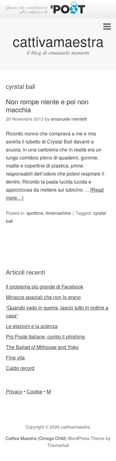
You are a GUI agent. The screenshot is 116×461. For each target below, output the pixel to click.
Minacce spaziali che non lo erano (43, 297)
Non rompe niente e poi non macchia (47, 105)
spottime (35, 213)
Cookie (34, 391)
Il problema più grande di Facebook (44, 286)
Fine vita (15, 357)
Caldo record (20, 368)
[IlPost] (68, 9)
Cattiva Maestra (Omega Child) (36, 438)
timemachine (58, 213)
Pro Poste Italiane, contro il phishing (45, 336)
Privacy (14, 391)
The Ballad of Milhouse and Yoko (42, 347)
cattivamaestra (58, 41)
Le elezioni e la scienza (32, 326)
